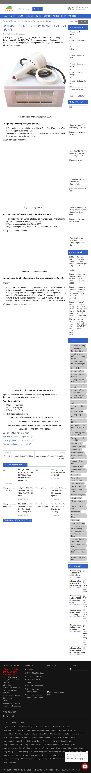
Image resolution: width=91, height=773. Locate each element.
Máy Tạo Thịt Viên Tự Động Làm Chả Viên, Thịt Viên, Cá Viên (25, 492)
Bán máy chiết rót (77, 371)
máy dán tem (75, 512)
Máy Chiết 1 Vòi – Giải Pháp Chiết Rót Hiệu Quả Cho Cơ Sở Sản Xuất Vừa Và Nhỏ (82, 308)
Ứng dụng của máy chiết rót (78, 558)
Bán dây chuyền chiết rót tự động (77, 350)
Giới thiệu (47, 16)
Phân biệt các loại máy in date (77, 540)
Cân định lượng (76, 443)
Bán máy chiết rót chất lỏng (77, 375)
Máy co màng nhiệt (53, 730)
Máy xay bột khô (40, 752)
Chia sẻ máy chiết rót (77, 40)
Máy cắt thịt (8, 734)
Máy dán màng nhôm (76, 491)
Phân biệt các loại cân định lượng (77, 527)
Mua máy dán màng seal (78, 457)
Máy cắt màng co (69, 730)
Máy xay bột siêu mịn (57, 752)
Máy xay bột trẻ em (75, 752)
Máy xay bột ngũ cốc (15, 410)
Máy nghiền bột (65, 741)
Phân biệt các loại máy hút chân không (77, 534)
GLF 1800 (53, 227)
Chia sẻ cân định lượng (75, 33)
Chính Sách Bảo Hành (35, 673)
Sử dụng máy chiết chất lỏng (78, 545)
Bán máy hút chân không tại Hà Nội (18, 437)
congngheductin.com (14, 706)
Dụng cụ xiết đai (10, 727)
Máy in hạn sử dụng (33, 741)
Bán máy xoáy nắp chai (77, 416)
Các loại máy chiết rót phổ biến (77, 439)
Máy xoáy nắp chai (78, 523)
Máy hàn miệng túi (14, 408)
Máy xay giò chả (22, 755)
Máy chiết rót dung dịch (61, 727)
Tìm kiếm (37, 9)
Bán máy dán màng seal (78, 402)
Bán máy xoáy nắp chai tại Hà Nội (17, 444)
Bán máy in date (77, 411)
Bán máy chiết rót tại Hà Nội (77, 386)
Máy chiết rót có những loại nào (76, 479)
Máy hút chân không (14, 405)
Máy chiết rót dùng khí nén (14, 730)
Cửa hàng (38, 16)
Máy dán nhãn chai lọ (78, 502)
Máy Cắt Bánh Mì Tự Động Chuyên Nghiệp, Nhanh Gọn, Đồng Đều (25, 508)
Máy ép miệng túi (27, 759)
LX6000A (44, 227)
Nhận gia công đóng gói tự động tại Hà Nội (58, 472)
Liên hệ (63, 16)
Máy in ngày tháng (50, 741)
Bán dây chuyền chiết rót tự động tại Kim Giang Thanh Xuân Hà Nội (78, 365)
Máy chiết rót (75, 475)
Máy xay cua (8, 755)
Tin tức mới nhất (75, 96)
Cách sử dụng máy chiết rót (78, 421)
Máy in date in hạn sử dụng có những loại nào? (81, 278)
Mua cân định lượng (78, 446)
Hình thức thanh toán (35, 686)
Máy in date (75, 520)
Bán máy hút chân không (77, 407)
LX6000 (35, 227)
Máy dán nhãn (55, 734)
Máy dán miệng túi (22, 734)
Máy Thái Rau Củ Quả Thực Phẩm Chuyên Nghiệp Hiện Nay (58, 508)
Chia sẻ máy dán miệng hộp (75, 48)
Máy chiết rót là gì (77, 483)
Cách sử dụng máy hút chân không (78, 434)
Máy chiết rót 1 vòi (43, 727)
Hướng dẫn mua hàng (35, 676)
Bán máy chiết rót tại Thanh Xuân (77, 397)
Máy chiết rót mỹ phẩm (35, 730)
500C (39, 224)
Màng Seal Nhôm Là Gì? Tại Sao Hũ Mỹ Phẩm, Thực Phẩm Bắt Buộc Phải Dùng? (25, 475)
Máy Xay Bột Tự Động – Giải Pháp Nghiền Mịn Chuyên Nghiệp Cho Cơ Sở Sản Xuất (77, 292)
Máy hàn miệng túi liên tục (73, 734)
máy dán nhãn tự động (77, 507)
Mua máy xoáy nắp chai (78, 471)
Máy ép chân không (11, 759)
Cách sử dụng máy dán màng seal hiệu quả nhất (82, 261)
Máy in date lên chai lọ (66, 737)
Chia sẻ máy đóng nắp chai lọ (77, 65)
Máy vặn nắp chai (25, 752)
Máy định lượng (10, 762)
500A (33, 224)
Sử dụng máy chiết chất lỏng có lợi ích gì (78, 552)
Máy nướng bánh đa (51, 744)
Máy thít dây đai (10, 752)
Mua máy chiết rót (77, 453)
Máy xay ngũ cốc (37, 755)
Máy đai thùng (58, 759)
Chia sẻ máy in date (76, 90)
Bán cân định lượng (78, 346)
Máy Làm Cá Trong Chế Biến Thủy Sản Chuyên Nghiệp (58, 492)
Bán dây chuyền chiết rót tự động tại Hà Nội (78, 356)
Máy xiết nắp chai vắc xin (55, 755)
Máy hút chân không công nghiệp (16, 737)
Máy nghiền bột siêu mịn (13, 744)
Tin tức (56, 16)
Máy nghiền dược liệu (33, 744)
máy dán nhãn (76, 498)
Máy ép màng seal (44, 759)
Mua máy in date (77, 466)
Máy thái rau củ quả (58, 748)
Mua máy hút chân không (77, 462)
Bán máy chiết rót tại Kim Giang (77, 391)
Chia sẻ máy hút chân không (77, 82)
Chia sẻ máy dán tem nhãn (77, 56)
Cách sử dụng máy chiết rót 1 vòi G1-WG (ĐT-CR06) (82, 324)
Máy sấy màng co (41, 748)
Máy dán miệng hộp (78, 486)
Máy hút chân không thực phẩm (43, 737)
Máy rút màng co (10, 748)
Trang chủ (30, 16)
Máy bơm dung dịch (26, 727)
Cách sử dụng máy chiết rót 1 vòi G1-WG (78, 427)
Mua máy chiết (76, 449)
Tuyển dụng (72, 16)
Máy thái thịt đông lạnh (76, 748)
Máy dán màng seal (78, 495)
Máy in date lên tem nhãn (13, 741)
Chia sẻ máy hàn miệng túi (75, 73)
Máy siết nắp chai (25, 748)
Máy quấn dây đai (68, 744)
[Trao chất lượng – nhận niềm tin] (8, 9)
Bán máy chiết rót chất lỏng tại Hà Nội (18, 440)
